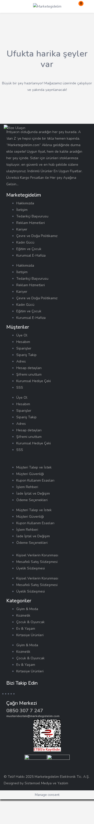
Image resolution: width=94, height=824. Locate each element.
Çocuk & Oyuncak (30, 622)
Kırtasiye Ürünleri (30, 635)
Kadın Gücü (25, 242)
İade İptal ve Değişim (33, 493)
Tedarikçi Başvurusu (32, 216)
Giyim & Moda (27, 609)
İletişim (22, 209)
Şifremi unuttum (29, 374)
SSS (19, 387)
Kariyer (21, 229)
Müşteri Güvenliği (30, 474)
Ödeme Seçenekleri (32, 500)
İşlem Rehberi (27, 487)
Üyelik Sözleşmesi (30, 568)
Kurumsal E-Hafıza (31, 255)
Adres (21, 361)
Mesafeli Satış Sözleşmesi (37, 561)
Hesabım (23, 341)
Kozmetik (23, 615)
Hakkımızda (25, 203)
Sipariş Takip (26, 354)
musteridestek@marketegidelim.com (32, 716)
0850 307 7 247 (24, 710)
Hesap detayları (29, 368)
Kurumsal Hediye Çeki (33, 381)
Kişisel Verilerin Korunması (37, 555)
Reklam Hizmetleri (30, 222)
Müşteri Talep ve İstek (34, 467)
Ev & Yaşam (25, 628)
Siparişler (23, 348)
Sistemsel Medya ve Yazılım (46, 783)
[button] (77, 6)
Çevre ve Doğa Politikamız (36, 235)
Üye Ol (21, 335)
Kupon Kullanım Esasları (35, 480)
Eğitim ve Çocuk (28, 249)
